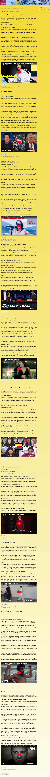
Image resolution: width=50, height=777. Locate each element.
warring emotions (12, 538)
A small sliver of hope (6, 91)
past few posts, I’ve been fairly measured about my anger (12, 473)
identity (14, 461)
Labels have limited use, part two (9, 319)
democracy (4, 687)
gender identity (14, 383)
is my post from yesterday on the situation (23, 546)
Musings (15, 86)
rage (7, 607)
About (5, 8)
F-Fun (23, 5)
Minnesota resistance (6, 157)
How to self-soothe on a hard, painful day (11, 611)
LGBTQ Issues (7, 86)
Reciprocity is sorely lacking (8, 161)
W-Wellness (11, 5)
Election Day (8, 687)
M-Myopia (2, 5)
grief (3, 538)
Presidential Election (11, 537)
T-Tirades (6, 5)
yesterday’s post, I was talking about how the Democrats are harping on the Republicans (16, 695)
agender (4, 383)
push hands (4, 607)
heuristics (4, 87)
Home (2, 8)
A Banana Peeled (6, 2)
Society (22, 86)
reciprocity (11, 240)
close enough (8, 383)
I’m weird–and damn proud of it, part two (11, 691)
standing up (19, 157)
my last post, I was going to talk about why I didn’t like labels (12, 18)
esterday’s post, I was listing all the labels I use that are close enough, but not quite (15, 322)
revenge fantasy (6, 538)
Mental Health (12, 86)
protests (11, 157)
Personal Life (10, 606)
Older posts (4, 774)
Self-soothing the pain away (8, 542)
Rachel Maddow (15, 157)
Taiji (21, 606)
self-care (9, 607)
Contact (22, 8)
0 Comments (16, 16)
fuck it (11, 383)
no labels (9, 87)
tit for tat (14, 240)
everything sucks (13, 687)
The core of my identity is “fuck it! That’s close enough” (15, 387)
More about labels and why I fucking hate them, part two (15, 14)
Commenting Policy (16, 8)
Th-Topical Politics (18, 5)
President (13, 156)
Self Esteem (19, 86)
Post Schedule (9, 8)
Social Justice (18, 156)
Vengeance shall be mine (7, 466)
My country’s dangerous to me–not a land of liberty (14, 244)
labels (7, 87)
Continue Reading (4, 84)
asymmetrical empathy (6, 240)
